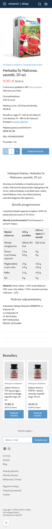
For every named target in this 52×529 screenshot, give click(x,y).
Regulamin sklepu (11, 486)
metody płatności (20, 122)
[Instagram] (9, 448)
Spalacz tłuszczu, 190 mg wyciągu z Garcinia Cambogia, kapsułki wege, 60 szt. (13, 391)
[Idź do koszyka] (46, 4)
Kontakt (6, 460)
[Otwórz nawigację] (4, 4)
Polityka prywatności (12, 490)
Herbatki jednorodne (33, 64)
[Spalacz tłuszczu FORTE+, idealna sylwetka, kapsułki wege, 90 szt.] (37, 371)
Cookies (6, 494)
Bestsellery (10, 355)
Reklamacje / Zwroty (12, 479)
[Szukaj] (39, 4)
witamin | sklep (24, 509)
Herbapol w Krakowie (12, 64)
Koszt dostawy (35, 87)
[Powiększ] (17, 151)
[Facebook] (5, 448)
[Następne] (49, 387)
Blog (5, 464)
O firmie (6, 456)
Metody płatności (10, 471)
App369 (18, 515)
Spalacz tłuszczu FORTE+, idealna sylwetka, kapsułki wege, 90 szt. (36, 390)
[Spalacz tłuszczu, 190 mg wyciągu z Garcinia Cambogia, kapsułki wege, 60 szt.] (14, 371)
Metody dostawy (10, 475)
